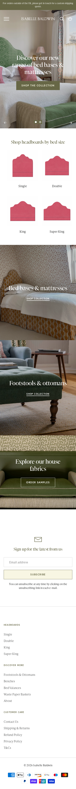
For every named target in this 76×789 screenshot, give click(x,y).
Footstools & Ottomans (19, 674)
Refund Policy (13, 735)
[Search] (62, 19)
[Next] (71, 122)
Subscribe (38, 574)
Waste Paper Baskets (17, 694)
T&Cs (7, 748)
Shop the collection (38, 85)
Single (8, 634)
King (7, 647)
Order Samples (38, 482)
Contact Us (11, 721)
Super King (11, 654)
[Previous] (5, 122)
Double (9, 641)
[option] (38, 69)
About (8, 701)
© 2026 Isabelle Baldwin (38, 765)
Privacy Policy (13, 741)
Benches (9, 681)
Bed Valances (12, 688)
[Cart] (70, 19)
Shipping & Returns (17, 728)
